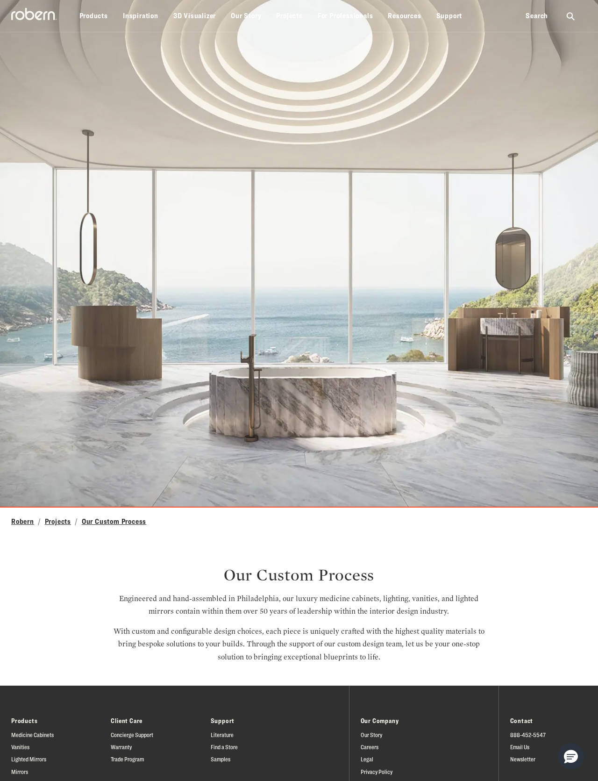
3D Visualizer (194, 15)
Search (537, 15)
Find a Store (224, 747)
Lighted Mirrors (28, 759)
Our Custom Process (114, 521)
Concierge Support (132, 734)
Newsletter (522, 759)
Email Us (519, 747)
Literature (222, 734)
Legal (367, 759)
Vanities (20, 747)
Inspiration (140, 15)
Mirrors (19, 771)
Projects (289, 15)
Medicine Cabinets (32, 734)
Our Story (246, 15)
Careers (369, 747)
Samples (220, 759)
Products (93, 15)
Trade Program (127, 759)
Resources (404, 15)
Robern (22, 521)
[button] (571, 756)
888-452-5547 (528, 734)
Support (449, 15)
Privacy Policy (376, 771)
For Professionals (345, 15)
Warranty (121, 747)
